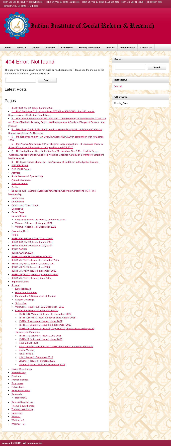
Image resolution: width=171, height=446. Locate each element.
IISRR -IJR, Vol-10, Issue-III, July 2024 (32, 245)
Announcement (20, 183)
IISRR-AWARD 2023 (22, 252)
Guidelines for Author (26, 292)
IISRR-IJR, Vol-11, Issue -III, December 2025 (141, 2)
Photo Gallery (127, 47)
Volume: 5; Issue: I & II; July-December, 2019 (39, 306)
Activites (110, 47)
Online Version (26, 350)
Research (50, 47)
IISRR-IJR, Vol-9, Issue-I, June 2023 (31, 267)
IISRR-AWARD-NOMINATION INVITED (32, 256)
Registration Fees (21, 390)
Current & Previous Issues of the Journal (36, 310)
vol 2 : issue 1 (26, 353)
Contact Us (146, 47)
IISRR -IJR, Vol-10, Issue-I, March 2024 (32, 238)
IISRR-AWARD (19, 249)
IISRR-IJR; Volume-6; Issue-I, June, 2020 (40, 339)
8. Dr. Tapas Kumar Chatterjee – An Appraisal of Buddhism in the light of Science (55, 162)
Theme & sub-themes (23, 405)
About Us (21, 47)
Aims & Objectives (21, 180)
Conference (67, 47)
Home (8, 47)
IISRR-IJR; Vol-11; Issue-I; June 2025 (62, 2)
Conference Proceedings (25, 205)
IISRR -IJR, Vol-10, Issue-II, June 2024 (32, 242)
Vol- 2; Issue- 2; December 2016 (36, 357)
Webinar (16, 416)
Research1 (21, 397)
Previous (16, 376)
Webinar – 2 (18, 423)
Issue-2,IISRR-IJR (28, 342)
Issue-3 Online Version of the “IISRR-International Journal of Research (56, 346)
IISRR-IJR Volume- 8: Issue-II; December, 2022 (40, 219)
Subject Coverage (24, 299)
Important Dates (20, 281)
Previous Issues (20, 379)
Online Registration (22, 369)
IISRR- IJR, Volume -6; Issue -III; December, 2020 (45, 314)
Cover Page (18, 212)
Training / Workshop (89, 47)
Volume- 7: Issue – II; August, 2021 (33, 223)
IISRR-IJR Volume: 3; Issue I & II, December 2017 (45, 324)
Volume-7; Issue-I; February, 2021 (37, 360)
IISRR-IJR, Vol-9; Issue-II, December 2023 (34, 270)
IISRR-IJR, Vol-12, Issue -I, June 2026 (20, 6)
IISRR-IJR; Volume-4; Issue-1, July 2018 (40, 335)
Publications (18, 387)
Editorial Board (23, 288)
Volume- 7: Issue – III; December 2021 (35, 226)
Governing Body (20, 231)
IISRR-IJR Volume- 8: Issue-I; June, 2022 (40, 321)
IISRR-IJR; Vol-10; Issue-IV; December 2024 (23, 2)
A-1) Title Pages (20, 165)
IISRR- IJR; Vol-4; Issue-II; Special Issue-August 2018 (47, 317)
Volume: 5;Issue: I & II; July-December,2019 (42, 364)
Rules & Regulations (22, 402)
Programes (17, 383)
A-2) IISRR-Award (21, 169)
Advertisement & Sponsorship (27, 176)
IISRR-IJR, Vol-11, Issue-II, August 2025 (100, 2)
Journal (36, 47)
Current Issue (19, 216)
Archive (15, 187)
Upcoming (17, 413)
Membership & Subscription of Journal (35, 296)
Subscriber (21, 303)
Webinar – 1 (18, 420)
